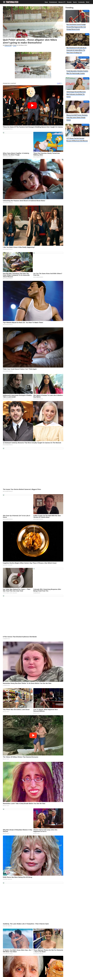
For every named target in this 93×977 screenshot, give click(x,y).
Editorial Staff (8, 45)
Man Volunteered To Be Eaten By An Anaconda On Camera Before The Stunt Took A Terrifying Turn (76, 50)
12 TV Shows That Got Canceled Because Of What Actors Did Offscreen (77, 139)
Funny (14, 45)
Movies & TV (61, 2)
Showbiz (69, 2)
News (46, 2)
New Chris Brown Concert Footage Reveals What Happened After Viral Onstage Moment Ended (76, 27)
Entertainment (53, 2)
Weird (87, 2)
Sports (75, 2)
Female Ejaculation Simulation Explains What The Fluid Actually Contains (77, 72)
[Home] (12, 2)
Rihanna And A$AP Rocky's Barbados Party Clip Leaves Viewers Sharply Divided (77, 117)
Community (81, 2)
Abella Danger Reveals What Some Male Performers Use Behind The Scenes (76, 94)
